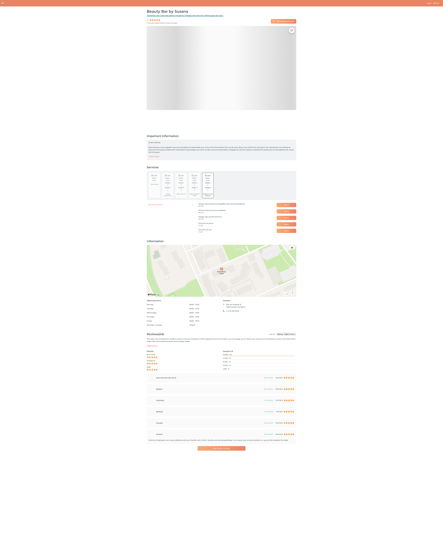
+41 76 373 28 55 (232, 298)
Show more (154, 143)
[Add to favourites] (292, 30)
